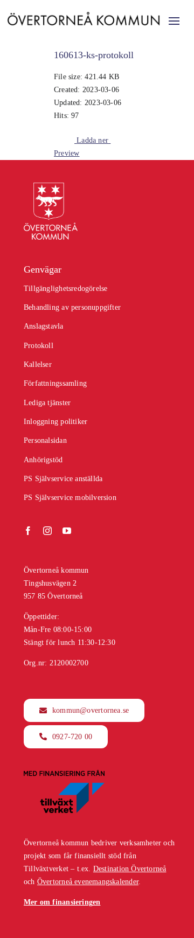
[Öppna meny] (174, 21)
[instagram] (47, 530)
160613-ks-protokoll (94, 55)
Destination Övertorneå (130, 869)
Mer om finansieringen (62, 902)
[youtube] (67, 530)
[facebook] (28, 530)
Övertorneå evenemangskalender (87, 882)
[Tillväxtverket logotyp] (64, 773)
